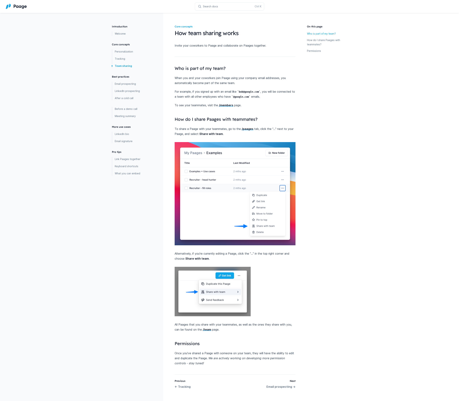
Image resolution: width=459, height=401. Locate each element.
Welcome (120, 33)
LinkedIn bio (122, 133)
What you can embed (127, 173)
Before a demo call (126, 108)
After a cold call (124, 98)
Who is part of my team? (321, 33)
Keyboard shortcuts (126, 166)
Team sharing (123, 65)
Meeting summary (125, 116)
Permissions (314, 50)
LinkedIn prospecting (127, 90)
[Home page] (16, 6)
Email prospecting (125, 83)
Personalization (124, 51)
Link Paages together (127, 159)
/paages (247, 129)
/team (207, 329)
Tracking (120, 58)
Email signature (124, 141)
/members (226, 105)
